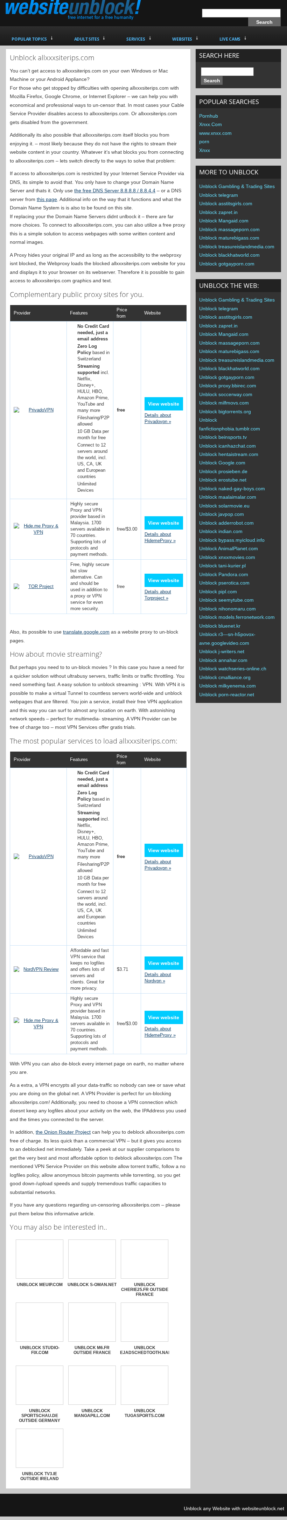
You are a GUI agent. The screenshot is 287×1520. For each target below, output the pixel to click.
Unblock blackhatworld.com (229, 255)
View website (163, 404)
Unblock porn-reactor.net (226, 694)
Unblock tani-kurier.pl (222, 565)
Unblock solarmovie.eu (224, 506)
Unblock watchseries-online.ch (232, 668)
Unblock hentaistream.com (228, 454)
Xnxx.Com (210, 124)
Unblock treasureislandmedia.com (236, 246)
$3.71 (122, 969)
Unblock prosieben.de (223, 471)
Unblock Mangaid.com (223, 220)
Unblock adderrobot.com (226, 523)
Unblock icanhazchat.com (227, 446)
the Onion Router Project (63, 1132)
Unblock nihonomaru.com (227, 609)
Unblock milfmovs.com (224, 403)
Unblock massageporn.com (229, 229)
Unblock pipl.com (218, 591)
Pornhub (208, 116)
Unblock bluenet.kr (219, 626)
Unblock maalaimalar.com (227, 497)
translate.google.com (86, 632)
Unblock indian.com (221, 531)
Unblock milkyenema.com (227, 686)
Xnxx (204, 150)
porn (204, 141)
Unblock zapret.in (218, 212)
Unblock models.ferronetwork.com (237, 617)
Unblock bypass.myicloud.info (232, 540)
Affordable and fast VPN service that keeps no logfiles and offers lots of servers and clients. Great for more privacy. (89, 969)
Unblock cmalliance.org (225, 677)
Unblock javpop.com (221, 514)
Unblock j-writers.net (221, 651)
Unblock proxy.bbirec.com (227, 385)
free (121, 586)
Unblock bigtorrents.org (225, 411)
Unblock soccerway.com (225, 394)
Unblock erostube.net (222, 480)
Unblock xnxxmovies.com (227, 557)
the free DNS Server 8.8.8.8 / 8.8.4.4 (114, 190)
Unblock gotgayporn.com (226, 264)
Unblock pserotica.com (224, 583)
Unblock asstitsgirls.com (225, 203)
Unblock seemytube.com (226, 600)
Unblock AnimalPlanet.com (228, 548)
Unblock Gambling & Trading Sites (237, 186)
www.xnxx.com (215, 133)
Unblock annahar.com (223, 660)
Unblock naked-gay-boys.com (232, 488)
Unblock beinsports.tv (223, 437)
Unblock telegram (218, 195)
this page (47, 199)
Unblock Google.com (222, 462)
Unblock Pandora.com (223, 574)
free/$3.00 (127, 529)
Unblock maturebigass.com (229, 238)
